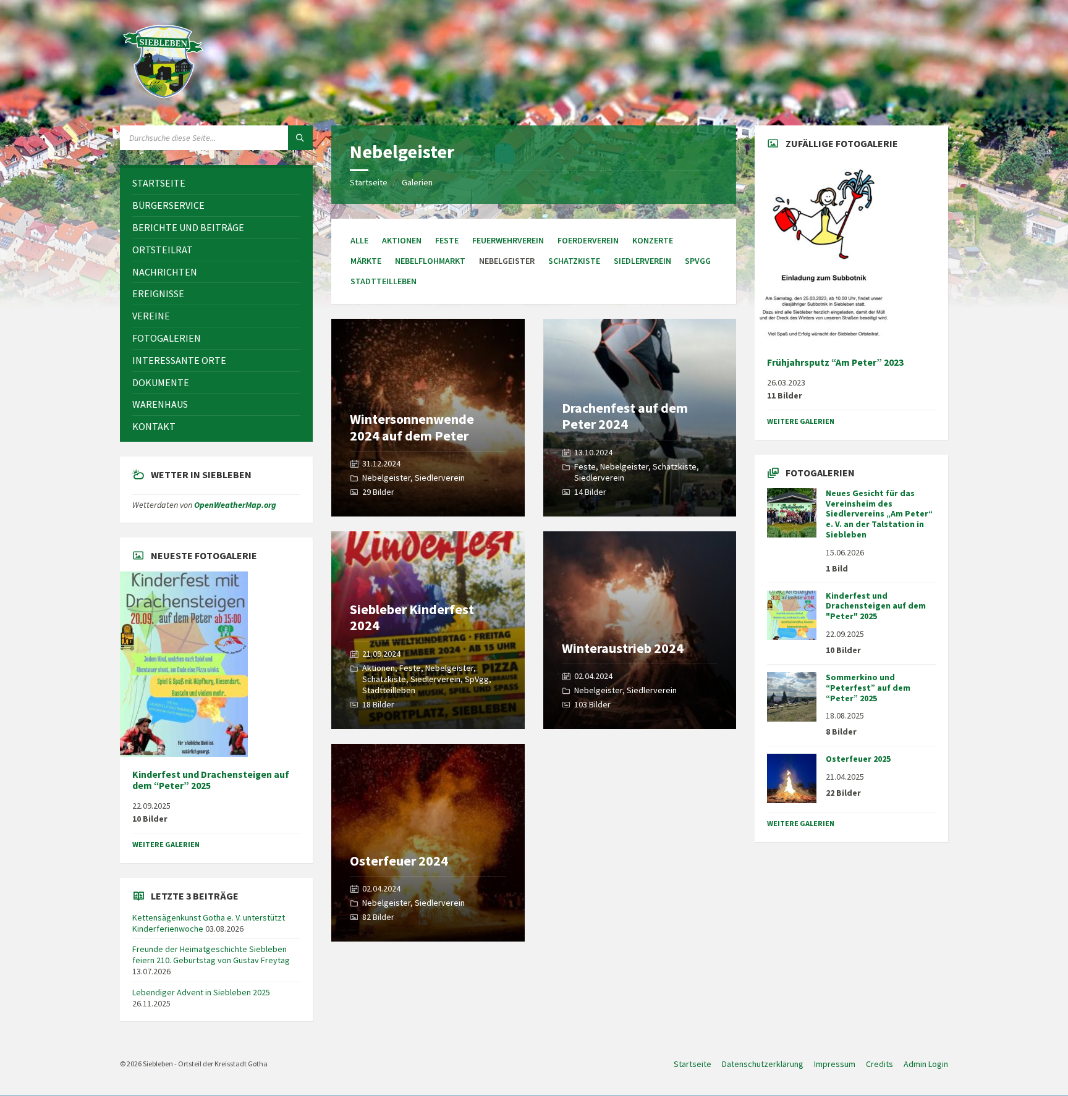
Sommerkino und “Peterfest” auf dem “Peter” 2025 (868, 688)
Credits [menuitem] (879, 1063)
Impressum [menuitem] (834, 1063)
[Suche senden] (300, 137)
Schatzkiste (574, 260)
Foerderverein (588, 240)
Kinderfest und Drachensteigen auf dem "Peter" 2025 (876, 606)
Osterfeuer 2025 (858, 758)
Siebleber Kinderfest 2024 (412, 617)
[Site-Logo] (163, 101)
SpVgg (698, 260)
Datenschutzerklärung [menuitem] (762, 1063)
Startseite (369, 182)
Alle (359, 240)
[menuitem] (216, 183)
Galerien (417, 182)
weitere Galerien (166, 844)
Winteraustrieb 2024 (623, 648)
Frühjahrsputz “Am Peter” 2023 (835, 362)
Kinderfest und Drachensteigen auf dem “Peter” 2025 (210, 780)
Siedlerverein (642, 260)
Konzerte (652, 240)
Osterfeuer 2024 (399, 860)
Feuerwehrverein (508, 240)
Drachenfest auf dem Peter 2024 (625, 415)
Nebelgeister (386, 477)
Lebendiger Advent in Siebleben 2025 (201, 992)
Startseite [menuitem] (692, 1063)
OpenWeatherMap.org (235, 504)
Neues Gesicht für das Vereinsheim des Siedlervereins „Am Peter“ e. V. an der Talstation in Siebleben (879, 513)
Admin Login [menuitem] (926, 1063)
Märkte (365, 260)
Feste (447, 240)
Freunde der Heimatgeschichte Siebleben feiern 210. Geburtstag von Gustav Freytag (211, 954)
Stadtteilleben (383, 281)
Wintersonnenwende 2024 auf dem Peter (412, 427)
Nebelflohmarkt (430, 260)
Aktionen (402, 240)
